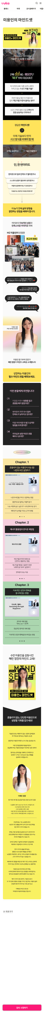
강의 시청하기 (22, 1007)
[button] (36, 3)
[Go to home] (5, 3)
